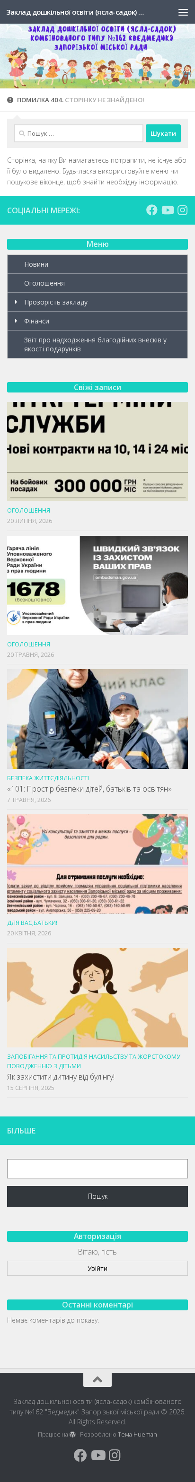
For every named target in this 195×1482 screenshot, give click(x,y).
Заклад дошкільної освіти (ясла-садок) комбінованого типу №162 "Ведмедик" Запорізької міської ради (76, 12)
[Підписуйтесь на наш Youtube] (167, 210)
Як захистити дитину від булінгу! (61, 1077)
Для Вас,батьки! (32, 923)
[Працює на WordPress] (72, 1435)
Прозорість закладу (56, 301)
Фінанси (36, 320)
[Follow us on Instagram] (182, 210)
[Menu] (183, 12)
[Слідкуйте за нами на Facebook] (152, 210)
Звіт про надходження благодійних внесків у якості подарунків (95, 344)
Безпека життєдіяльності (48, 778)
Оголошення (44, 283)
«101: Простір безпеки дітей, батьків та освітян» (89, 789)
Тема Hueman (137, 1434)
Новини (36, 264)
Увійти (97, 1268)
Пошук (97, 1196)
